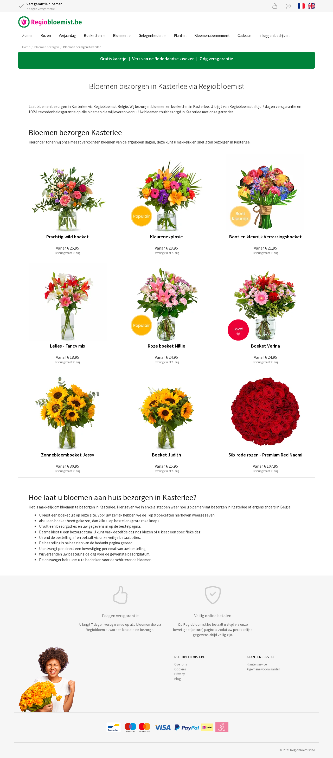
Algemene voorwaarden (263, 669)
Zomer (27, 35)
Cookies (180, 669)
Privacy (179, 674)
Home (26, 47)
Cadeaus (245, 35)
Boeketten (93, 35)
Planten (180, 35)
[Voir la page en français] (301, 5)
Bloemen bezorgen (46, 47)
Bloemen (120, 35)
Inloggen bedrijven (274, 35)
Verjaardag (67, 35)
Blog (177, 679)
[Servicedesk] (288, 5)
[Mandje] (274, 5)
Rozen (46, 35)
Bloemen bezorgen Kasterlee (82, 47)
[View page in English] (311, 5)
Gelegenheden (151, 35)
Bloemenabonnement (212, 35)
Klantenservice (257, 664)
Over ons (180, 664)
